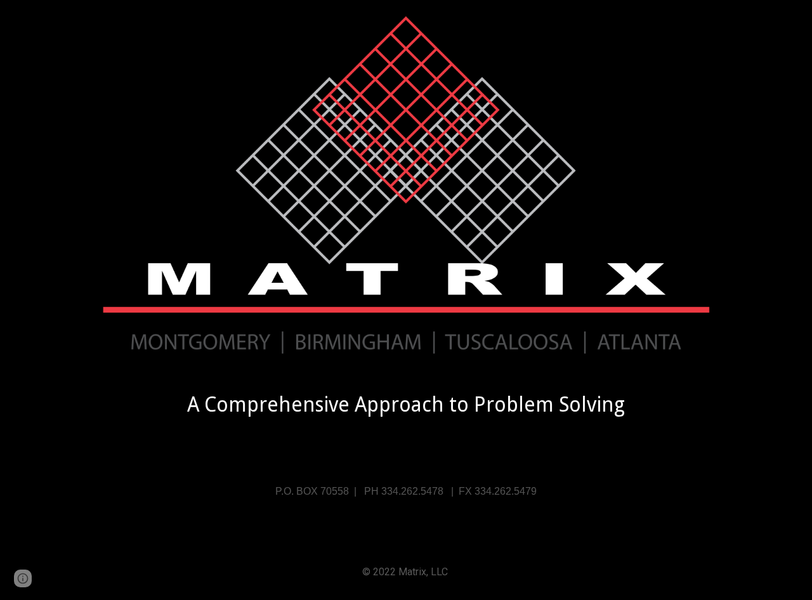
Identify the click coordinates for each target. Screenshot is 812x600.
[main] (406, 404)
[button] (23, 578)
